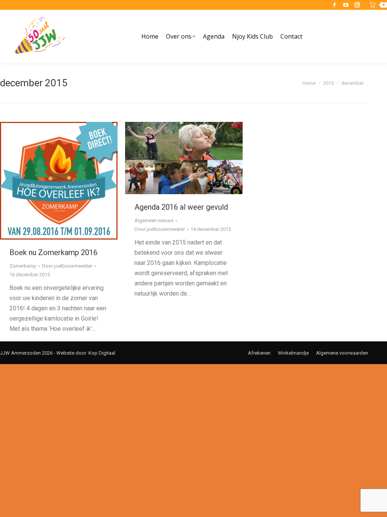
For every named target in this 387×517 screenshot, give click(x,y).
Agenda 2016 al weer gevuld (181, 207)
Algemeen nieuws (154, 220)
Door (67, 266)
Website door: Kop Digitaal (85, 353)
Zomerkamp (22, 266)
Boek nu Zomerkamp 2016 (53, 252)
